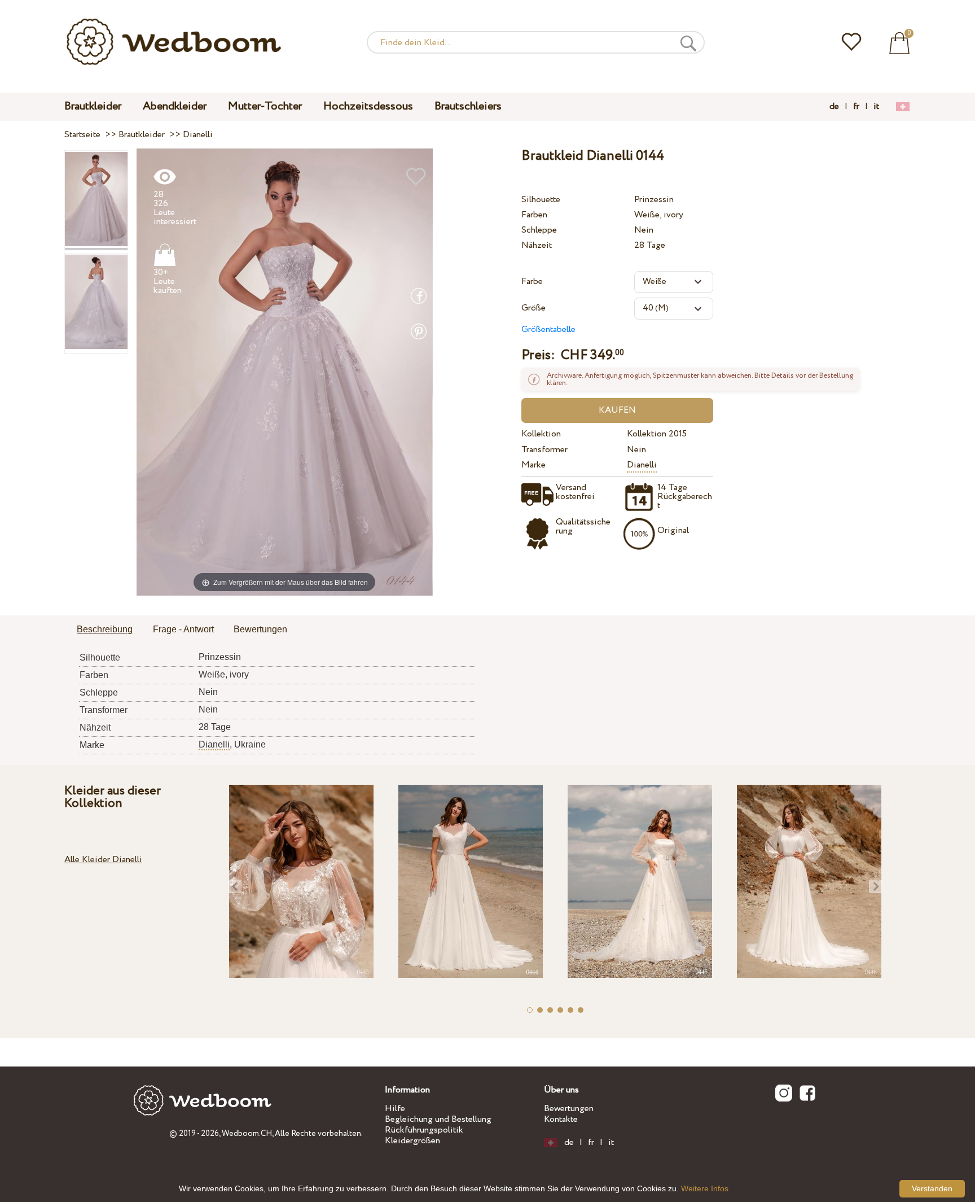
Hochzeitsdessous (368, 106)
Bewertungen (569, 1108)
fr (856, 106)
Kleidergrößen (412, 1140)
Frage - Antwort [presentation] (183, 629)
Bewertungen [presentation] (260, 629)
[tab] (105, 630)
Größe (533, 308)
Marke (533, 465)
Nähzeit (536, 245)
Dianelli (642, 464)
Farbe (532, 281)
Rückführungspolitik (424, 1130)
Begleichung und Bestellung (438, 1119)
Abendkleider (175, 106)
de (834, 106)
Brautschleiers (468, 106)
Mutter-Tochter (265, 106)
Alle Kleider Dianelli (103, 859)
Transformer (544, 449)
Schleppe (539, 230)
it (876, 106)
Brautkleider (92, 106)
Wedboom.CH (247, 1133)
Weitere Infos (704, 1188)
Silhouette (540, 199)
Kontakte (561, 1119)
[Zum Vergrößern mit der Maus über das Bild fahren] (285, 371)
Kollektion (541, 434)
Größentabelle (548, 329)
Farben (534, 214)
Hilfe (395, 1108)
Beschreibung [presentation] (105, 629)
